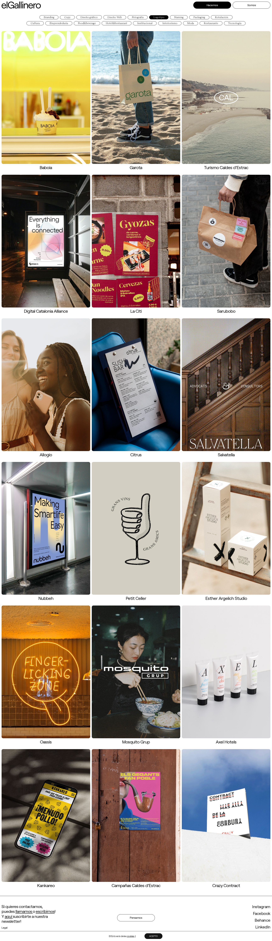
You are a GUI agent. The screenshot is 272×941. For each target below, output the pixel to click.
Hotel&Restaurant (116, 23)
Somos (251, 5)
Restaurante (211, 23)
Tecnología (234, 23)
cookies (130, 936)
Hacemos (212, 5)
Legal (4, 927)
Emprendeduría (59, 23)
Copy (67, 17)
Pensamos (136, 917)
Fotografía (138, 17)
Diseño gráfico (89, 17)
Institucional (145, 23)
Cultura (35, 23)
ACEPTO (153, 936)
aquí (9, 916)
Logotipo (158, 17)
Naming (179, 17)
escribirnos (45, 911)
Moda (190, 23)
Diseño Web (115, 17)
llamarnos (24, 911)
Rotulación (221, 17)
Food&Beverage (87, 23)
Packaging (199, 17)
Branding (49, 17)
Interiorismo (169, 23)
